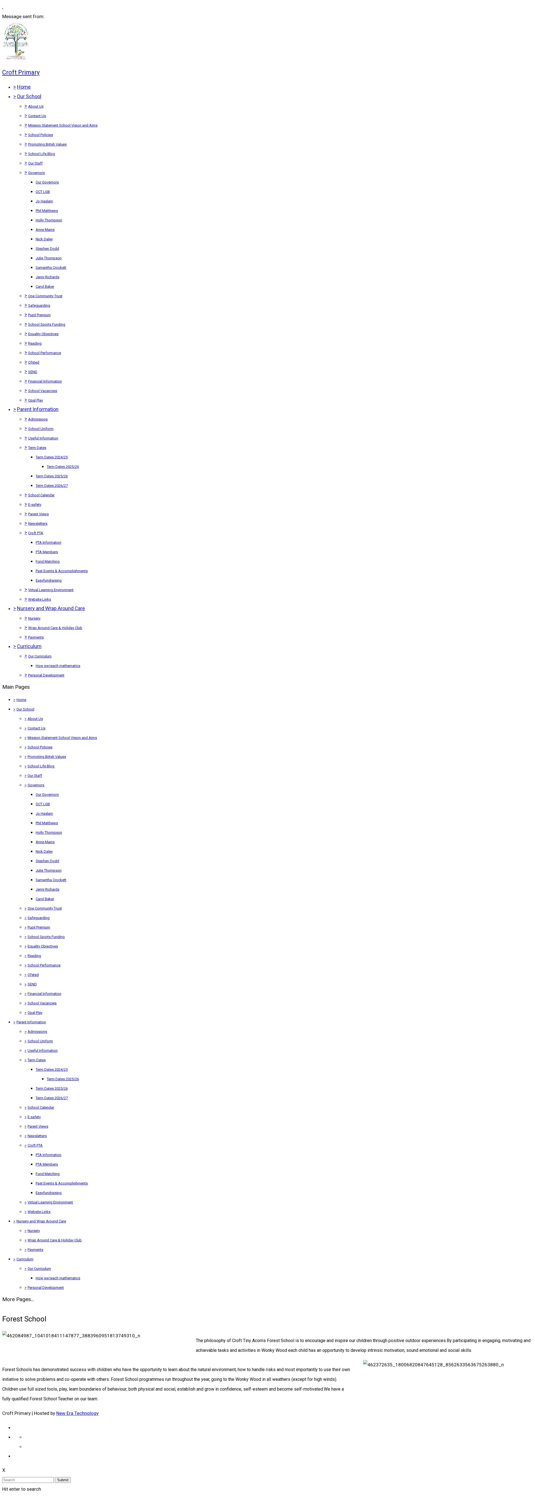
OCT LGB (43, 192)
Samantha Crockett (51, 267)
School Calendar (41, 495)
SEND (32, 372)
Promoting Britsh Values (47, 144)
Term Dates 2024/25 (52, 457)
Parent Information (38, 409)
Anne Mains (45, 230)
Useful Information (43, 438)
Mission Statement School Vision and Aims (63, 125)
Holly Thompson (49, 220)
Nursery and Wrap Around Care (51, 608)
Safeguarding (39, 305)
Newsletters (37, 523)
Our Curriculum (40, 656)
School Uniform (41, 429)
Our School (29, 96)
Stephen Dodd (47, 248)
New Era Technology (77, 1413)
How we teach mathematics (58, 666)
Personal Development (46, 675)
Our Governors (47, 182)
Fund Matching (48, 561)
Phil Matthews (47, 211)
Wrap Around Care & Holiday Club (55, 628)
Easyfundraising (49, 580)
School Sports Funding (46, 324)
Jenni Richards (47, 277)
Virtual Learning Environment (51, 590)
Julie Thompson (49, 258)
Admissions (38, 419)
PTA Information (48, 542)
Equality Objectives (43, 334)
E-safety (34, 504)
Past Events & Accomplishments (62, 571)
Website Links (39, 599)
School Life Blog (41, 154)
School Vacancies (42, 391)
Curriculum (29, 646)
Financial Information (45, 381)
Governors (36, 173)
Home (24, 87)
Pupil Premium (39, 315)
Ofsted (33, 362)
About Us (35, 106)
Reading (35, 343)
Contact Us (37, 116)
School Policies (40, 135)
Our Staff (35, 163)
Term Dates (37, 448)
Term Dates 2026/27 (52, 486)
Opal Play (35, 400)
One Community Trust (45, 296)
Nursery (34, 618)
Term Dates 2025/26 (63, 467)
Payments (36, 637)
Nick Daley (44, 239)
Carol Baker (45, 286)
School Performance (44, 353)
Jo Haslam (44, 201)
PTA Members (47, 552)
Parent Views (38, 514)
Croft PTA (35, 533)
